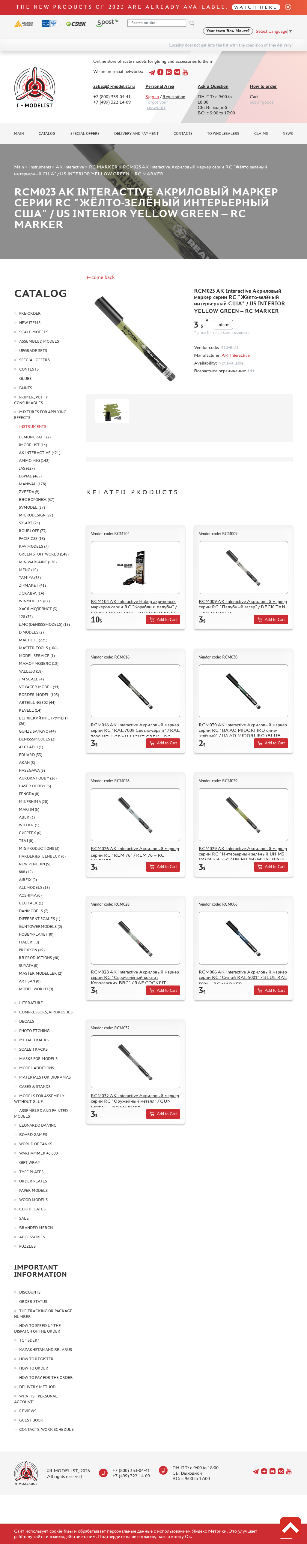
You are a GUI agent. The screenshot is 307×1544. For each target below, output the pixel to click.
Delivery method (37, 1387)
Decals (26, 1021)
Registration (173, 96)
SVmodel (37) (32, 507)
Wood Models (33, 1199)
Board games (33, 1134)
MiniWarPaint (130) (38, 562)
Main (19, 134)
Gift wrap (29, 1162)
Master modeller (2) (40, 973)
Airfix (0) (28, 879)
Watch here (256, 7)
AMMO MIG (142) (34, 460)
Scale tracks (33, 1049)
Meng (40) (28, 570)
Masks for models (38, 1058)
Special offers (85, 134)
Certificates (32, 1209)
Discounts (29, 1292)
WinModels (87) (34, 601)
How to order (263, 86)
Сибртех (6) (30, 833)
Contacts (183, 134)
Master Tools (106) (38, 648)
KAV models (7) (34, 546)
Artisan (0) (29, 981)
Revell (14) (30, 710)
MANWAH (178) (32, 484)
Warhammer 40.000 (38, 1153)
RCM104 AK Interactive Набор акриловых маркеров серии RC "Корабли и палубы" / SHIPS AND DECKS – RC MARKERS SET (135, 607)
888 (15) (26, 872)
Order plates (33, 1181)
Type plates (31, 1172)
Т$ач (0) (26, 840)
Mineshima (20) (33, 801)
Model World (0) (36, 989)
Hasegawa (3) (32, 770)
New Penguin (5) (34, 864)
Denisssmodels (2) (37, 739)
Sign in (152, 96)
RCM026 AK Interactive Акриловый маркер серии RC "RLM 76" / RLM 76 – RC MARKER (135, 854)
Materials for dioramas (45, 1077)
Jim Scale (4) (31, 679)
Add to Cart (167, 619)
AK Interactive (70, 166)
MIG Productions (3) (39, 848)
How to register (36, 1359)
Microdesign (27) (36, 515)
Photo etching (34, 1030)
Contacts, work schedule (46, 1429)
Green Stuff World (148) (44, 554)
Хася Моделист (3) (38, 609)
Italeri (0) (29, 942)
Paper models (33, 1190)
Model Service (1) (37, 655)
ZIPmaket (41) (32, 585)
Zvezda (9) (29, 491)
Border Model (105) (39, 694)
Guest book (31, 1420)
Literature (31, 1003)
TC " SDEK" (29, 1340)
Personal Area (159, 86)
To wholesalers (223, 134)
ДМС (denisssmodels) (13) (44, 624)
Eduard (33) (30, 754)
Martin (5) (29, 809)
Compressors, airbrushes (46, 1012)
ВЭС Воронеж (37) (36, 499)
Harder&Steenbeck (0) (42, 856)
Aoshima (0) (30, 895)
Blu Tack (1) (31, 903)
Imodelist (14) (33, 445)
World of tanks (35, 1144)
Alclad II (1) (31, 747)
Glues (25, 378)
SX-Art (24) (29, 523)
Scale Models (33, 332)
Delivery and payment (136, 134)
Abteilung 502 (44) (37, 702)
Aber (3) (27, 817)
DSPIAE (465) (30, 476)
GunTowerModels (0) (40, 926)
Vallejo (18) (31, 671)
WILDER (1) (29, 825)
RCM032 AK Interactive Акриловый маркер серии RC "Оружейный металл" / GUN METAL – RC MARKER (135, 1101)
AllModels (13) (34, 887)
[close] (285, 7)
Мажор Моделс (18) (38, 663)
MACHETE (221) (33, 640)
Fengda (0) (29, 794)
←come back (100, 277)
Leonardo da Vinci (38, 1125)
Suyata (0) (28, 965)
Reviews (27, 1411)
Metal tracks (34, 1040)
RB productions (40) (39, 957)
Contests (29, 369)
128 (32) (26, 616)
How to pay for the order (46, 1377)
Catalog (47, 134)
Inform (223, 324)
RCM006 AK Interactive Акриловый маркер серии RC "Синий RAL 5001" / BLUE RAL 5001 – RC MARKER (243, 977)
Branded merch (36, 1227)
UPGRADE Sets (33, 350)
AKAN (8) (27, 762)
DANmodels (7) (33, 911)
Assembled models (39, 341)
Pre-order (30, 313)
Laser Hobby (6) (35, 786)
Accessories (32, 1237)
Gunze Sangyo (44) (37, 731)
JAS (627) (27, 468)
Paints (25, 388)
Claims (261, 134)
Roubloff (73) (32, 530)
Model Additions (36, 1068)
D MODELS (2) (31, 632)
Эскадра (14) (31, 593)
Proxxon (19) (32, 950)
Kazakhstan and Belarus (45, 1349)
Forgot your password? (156, 104)
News (288, 134)
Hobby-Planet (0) (36, 934)
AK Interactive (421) (39, 452)
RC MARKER (103, 166)
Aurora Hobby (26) (38, 778)
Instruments (40, 166)
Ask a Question (213, 86)
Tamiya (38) (30, 577)
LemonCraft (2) (35, 437)
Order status (33, 1301)
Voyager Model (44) (39, 687)
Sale (24, 1218)
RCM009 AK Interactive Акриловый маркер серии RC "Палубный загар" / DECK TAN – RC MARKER (243, 607)
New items (29, 322)
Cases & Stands (34, 1086)
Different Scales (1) (39, 918)
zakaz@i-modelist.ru (114, 86)
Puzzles (27, 1246)
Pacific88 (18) (32, 538)
